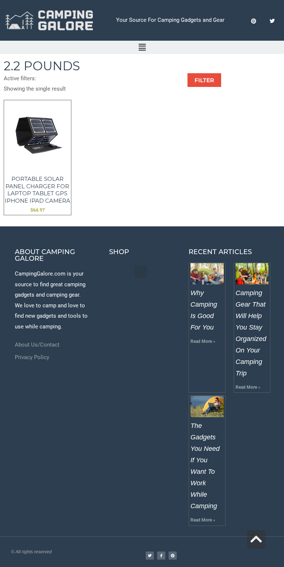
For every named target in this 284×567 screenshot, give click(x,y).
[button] (142, 48)
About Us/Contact (37, 344)
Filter (204, 80)
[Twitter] (272, 21)
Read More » (202, 341)
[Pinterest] (253, 21)
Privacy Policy (32, 357)
